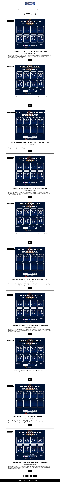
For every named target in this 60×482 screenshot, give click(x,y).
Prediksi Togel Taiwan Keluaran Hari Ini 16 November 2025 (30, 188)
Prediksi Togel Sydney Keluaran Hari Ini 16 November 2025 (30, 371)
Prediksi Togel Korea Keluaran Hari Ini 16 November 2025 (30, 97)
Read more (30, 59)
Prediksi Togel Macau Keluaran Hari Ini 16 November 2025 (30, 416)
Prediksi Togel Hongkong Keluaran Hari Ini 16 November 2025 (30, 462)
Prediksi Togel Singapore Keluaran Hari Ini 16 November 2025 (30, 325)
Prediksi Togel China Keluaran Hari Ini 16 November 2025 (30, 234)
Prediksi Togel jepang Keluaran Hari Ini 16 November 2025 (30, 51)
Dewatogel (22, 480)
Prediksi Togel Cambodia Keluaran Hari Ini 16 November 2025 (30, 279)
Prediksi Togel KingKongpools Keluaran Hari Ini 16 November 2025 (30, 142)
